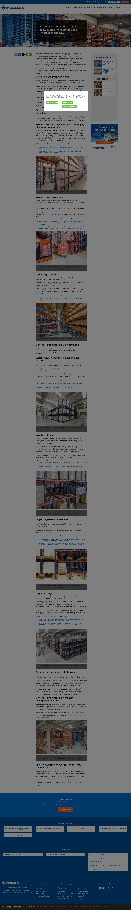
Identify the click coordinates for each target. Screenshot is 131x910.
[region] (66, 101)
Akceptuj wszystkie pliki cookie (69, 106)
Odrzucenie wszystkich (67, 102)
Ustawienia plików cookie (52, 102)
